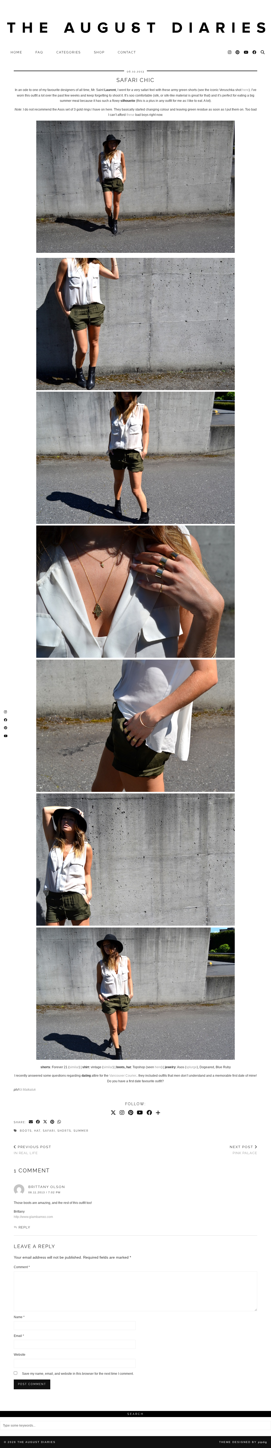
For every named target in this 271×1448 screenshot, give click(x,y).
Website (19, 1354)
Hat (37, 1130)
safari (49, 1130)
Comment (22, 1267)
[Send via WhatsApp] (59, 1122)
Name (19, 1317)
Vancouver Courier (122, 1075)
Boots (26, 1130)
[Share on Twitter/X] (45, 1122)
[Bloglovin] (158, 1113)
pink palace (243, 1150)
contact (127, 52)
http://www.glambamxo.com (33, 1217)
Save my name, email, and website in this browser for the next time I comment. (78, 1374)
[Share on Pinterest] (52, 1122)
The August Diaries (36, 1442)
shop (99, 52)
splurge (191, 1067)
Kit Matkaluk (27, 1089)
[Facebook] (254, 52)
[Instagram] (230, 52)
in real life (32, 1150)
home (16, 52)
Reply (24, 1227)
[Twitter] (113, 1113)
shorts (64, 1130)
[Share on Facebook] (38, 1122)
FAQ (39, 52)
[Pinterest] (238, 52)
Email (19, 1336)
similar (74, 1067)
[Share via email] (31, 1122)
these (130, 115)
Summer (81, 1130)
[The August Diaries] (135, 23)
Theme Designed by (243, 1442)
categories (68, 52)
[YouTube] (246, 52)
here (245, 90)
